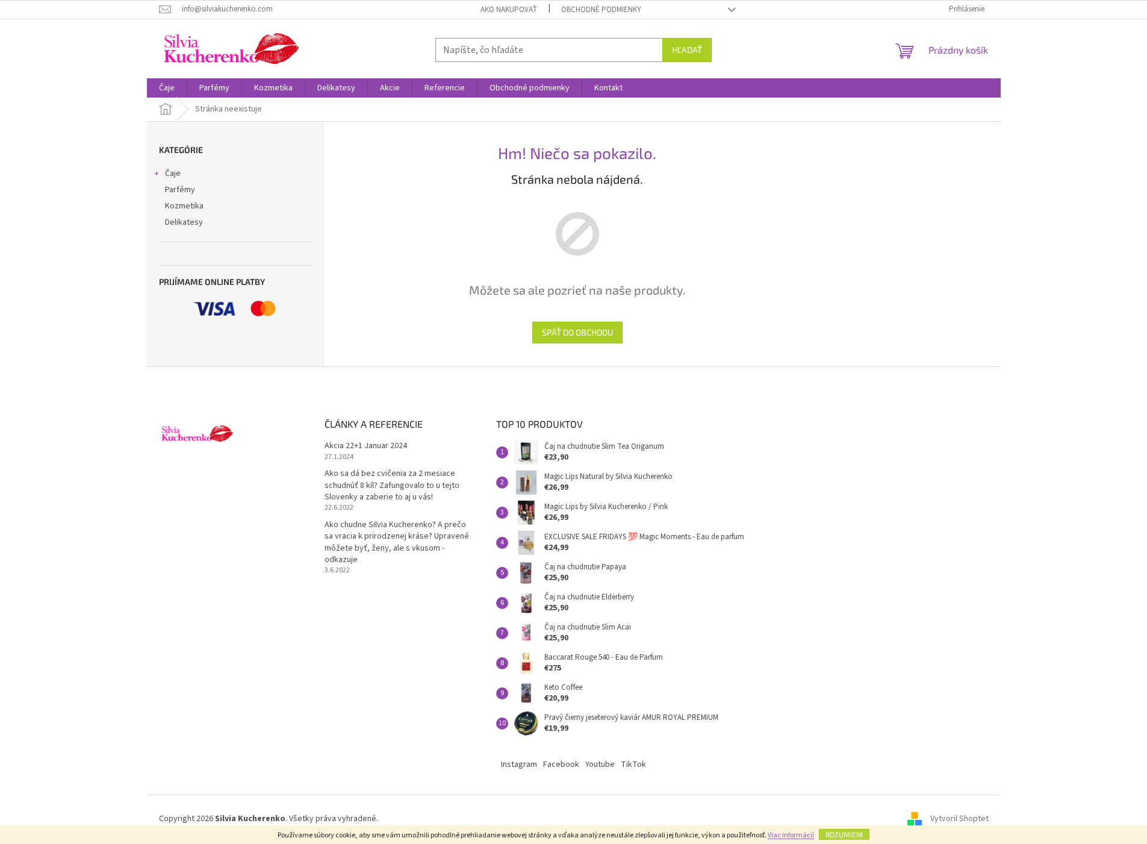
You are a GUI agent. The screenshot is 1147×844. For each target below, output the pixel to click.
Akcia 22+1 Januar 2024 (366, 446)
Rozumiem (844, 834)
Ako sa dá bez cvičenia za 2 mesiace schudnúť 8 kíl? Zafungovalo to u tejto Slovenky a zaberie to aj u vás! (392, 485)
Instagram (519, 764)
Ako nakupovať (508, 9)
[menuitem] (167, 88)
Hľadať (687, 50)
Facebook (561, 764)
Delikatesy (184, 222)
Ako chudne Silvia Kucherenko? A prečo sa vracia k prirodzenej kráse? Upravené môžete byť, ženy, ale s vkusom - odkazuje (397, 542)
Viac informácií (791, 835)
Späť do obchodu (577, 332)
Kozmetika (184, 206)
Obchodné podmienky (601, 9)
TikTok (633, 764)
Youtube (600, 764)
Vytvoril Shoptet (959, 819)
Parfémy (180, 190)
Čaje (173, 173)
